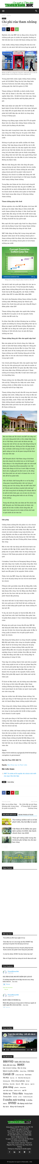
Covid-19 (8, 1074)
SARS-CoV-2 (17, 1090)
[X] (8, 29)
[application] (19, 1042)
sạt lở (24, 1090)
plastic (16, 1087)
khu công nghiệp (18, 1081)
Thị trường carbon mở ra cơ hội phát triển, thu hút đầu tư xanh (24, 821)
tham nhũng (10, 782)
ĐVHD (12, 1103)
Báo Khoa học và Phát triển (17, 765)
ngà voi (32, 1084)
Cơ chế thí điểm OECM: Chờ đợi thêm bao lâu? (18, 954)
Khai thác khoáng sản (24, 1078)
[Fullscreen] (35, 1050)
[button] (3, 11)
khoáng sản (6, 1081)
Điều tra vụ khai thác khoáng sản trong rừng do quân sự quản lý (10, 806)
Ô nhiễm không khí (27, 1096)
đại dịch (6, 1106)
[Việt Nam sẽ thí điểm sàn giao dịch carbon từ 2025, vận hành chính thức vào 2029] (6, 831)
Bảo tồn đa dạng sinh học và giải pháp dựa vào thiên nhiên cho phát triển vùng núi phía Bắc (18, 949)
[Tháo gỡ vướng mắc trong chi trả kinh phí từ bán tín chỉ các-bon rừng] (6, 840)
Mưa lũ (18, 1084)
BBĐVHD (8, 1061)
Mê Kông (6, 1084)
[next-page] (6, 847)
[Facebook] (4, 29)
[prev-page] (3, 847)
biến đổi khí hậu (22, 1062)
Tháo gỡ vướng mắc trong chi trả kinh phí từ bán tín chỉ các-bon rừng (24, 840)
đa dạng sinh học (24, 1103)
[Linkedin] (14, 1152)
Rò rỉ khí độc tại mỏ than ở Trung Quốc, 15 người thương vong (28, 806)
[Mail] (19, 1152)
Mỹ (22, 1084)
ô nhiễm (29, 1100)
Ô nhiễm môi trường (14, 1100)
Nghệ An (27, 1084)
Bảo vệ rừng (22, 1068)
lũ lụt (27, 1081)
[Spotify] (24, 1152)
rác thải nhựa (7, 1090)
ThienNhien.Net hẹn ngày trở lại (14, 938)
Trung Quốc (7, 1097)
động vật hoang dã (17, 1106)
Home (3, 15)
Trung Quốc (28, 1094)
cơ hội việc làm (19, 1074)
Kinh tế (9, 15)
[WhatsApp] (17, 29)
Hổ (16, 1078)
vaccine (15, 1096)
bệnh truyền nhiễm (11, 1071)
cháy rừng (23, 1071)
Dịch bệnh (28, 1075)
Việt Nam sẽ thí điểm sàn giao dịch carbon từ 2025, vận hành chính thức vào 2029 (24, 831)
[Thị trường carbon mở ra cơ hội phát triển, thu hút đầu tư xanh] (6, 822)
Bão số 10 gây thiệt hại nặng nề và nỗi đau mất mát (19, 958)
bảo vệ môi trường (9, 1068)
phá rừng (8, 1087)
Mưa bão (12, 1084)
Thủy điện (17, 1093)
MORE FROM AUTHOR (25, 815)
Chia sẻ (6, 989)
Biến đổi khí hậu (9, 1065)
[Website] (29, 1152)
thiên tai (7, 1094)
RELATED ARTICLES (9, 815)
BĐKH (20, 1065)
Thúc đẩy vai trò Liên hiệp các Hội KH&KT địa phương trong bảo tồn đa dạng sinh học (18, 943)
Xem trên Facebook (7, 987)
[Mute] (32, 1050)
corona (30, 1071)
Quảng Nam (23, 1087)
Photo (8, 984)
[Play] (4, 1050)
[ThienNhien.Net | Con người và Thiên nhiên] (19, 4)
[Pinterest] (12, 29)
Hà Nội (6, 1078)
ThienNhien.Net (13, 971)
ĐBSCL (5, 1103)
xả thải (20, 1096)
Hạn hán (12, 1078)
